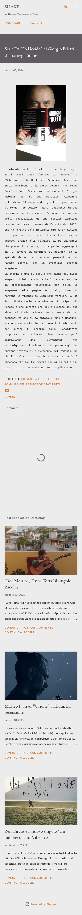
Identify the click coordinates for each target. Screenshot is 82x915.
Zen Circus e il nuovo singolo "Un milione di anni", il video (35, 834)
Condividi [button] (12, 396)
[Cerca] (66, 7)
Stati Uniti (52, 384)
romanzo (12, 384)
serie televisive (31, 384)
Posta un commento (38, 627)
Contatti (36, 23)
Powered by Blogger (43, 904)
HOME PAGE (13, 23)
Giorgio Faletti (33, 379)
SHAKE (12, 7)
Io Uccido (53, 379)
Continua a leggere (19, 632)
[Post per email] (7, 392)
